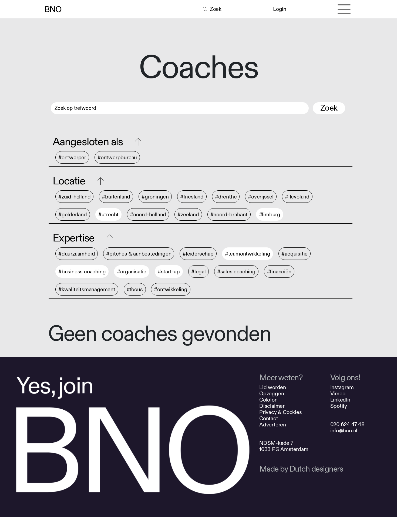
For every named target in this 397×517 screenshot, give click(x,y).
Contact (268, 418)
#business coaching (82, 271)
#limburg (269, 214)
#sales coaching (236, 271)
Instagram (342, 387)
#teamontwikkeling (247, 253)
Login (279, 9)
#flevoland (297, 196)
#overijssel (261, 196)
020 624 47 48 (347, 424)
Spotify (338, 406)
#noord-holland (148, 214)
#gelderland (72, 214)
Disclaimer (272, 406)
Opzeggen (271, 393)
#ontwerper (72, 157)
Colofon (268, 399)
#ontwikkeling (170, 289)
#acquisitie (294, 253)
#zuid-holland (74, 196)
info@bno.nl (344, 430)
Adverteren (272, 424)
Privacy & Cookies (280, 412)
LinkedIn (340, 399)
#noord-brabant (229, 214)
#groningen (155, 196)
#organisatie (131, 271)
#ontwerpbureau (117, 157)
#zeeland (188, 214)
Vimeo (337, 393)
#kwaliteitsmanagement (86, 289)
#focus (135, 289)
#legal (198, 271)
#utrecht (108, 214)
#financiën (279, 271)
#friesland (192, 196)
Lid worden (272, 387)
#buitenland (116, 196)
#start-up (169, 271)
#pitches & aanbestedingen (138, 253)
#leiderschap (198, 253)
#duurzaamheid (76, 253)
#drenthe (226, 196)
